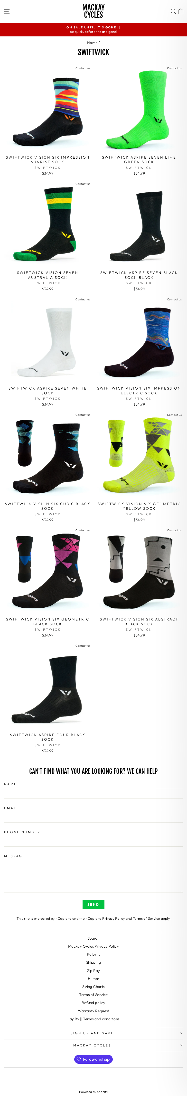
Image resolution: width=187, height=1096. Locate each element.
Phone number (22, 832)
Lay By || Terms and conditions (93, 1019)
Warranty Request (93, 1011)
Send (93, 904)
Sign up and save (92, 1033)
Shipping (93, 962)
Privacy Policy (113, 918)
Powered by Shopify (93, 1092)
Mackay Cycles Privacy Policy (93, 946)
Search (93, 938)
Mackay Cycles (93, 11)
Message (14, 856)
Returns (93, 954)
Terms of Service (146, 918)
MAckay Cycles (92, 1045)
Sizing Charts (93, 986)
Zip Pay (93, 970)
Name (10, 784)
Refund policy (93, 1002)
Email (11, 808)
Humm (93, 978)
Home (92, 42)
